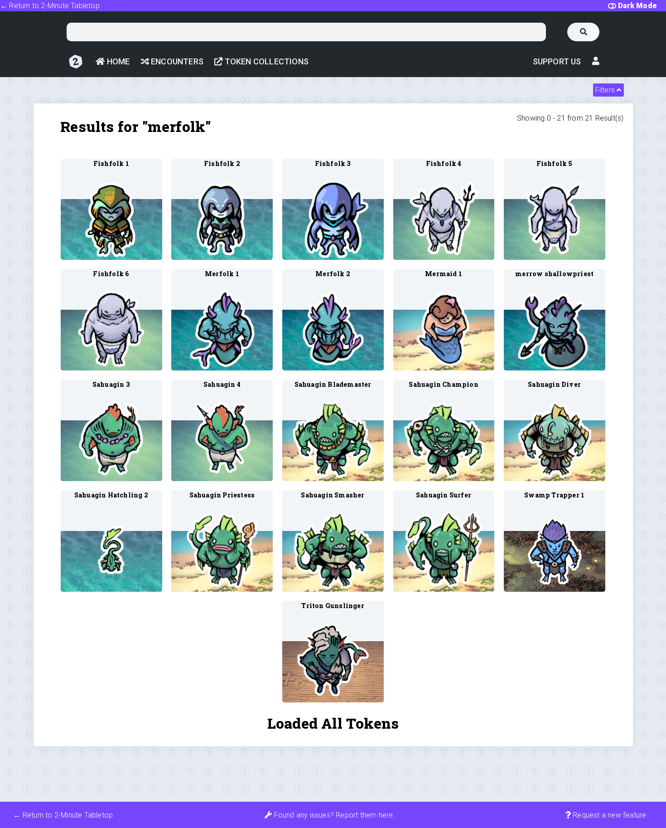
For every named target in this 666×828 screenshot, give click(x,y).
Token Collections (265, 61)
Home (117, 61)
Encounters (176, 61)
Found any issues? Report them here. (333, 815)
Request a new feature (608, 815)
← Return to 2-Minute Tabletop (50, 5)
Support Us (557, 61)
